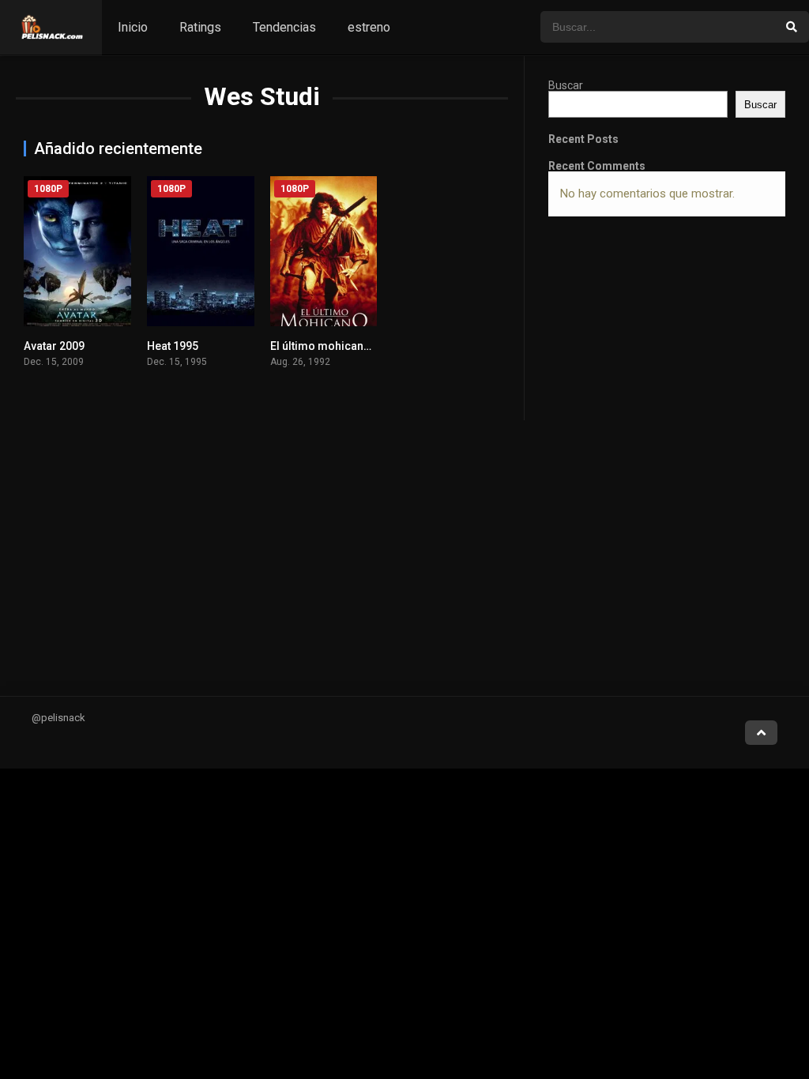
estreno (369, 27)
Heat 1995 (172, 346)
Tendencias (284, 27)
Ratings (200, 27)
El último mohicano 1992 (334, 346)
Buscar (565, 85)
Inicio (133, 27)
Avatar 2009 (54, 346)
